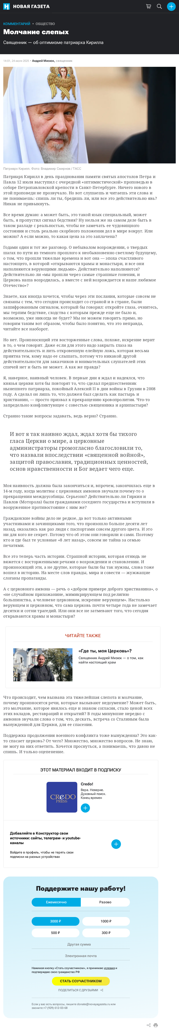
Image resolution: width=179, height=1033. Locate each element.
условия (109, 968)
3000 (54, 921)
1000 (104, 921)
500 (54, 933)
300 (105, 933)
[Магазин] (148, 6)
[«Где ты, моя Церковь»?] (83, 657)
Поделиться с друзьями (78, 990)
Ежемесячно (56, 902)
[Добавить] (171, 6)
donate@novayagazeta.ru (93, 1004)
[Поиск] (159, 6)
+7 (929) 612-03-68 (55, 1007)
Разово (105, 902)
